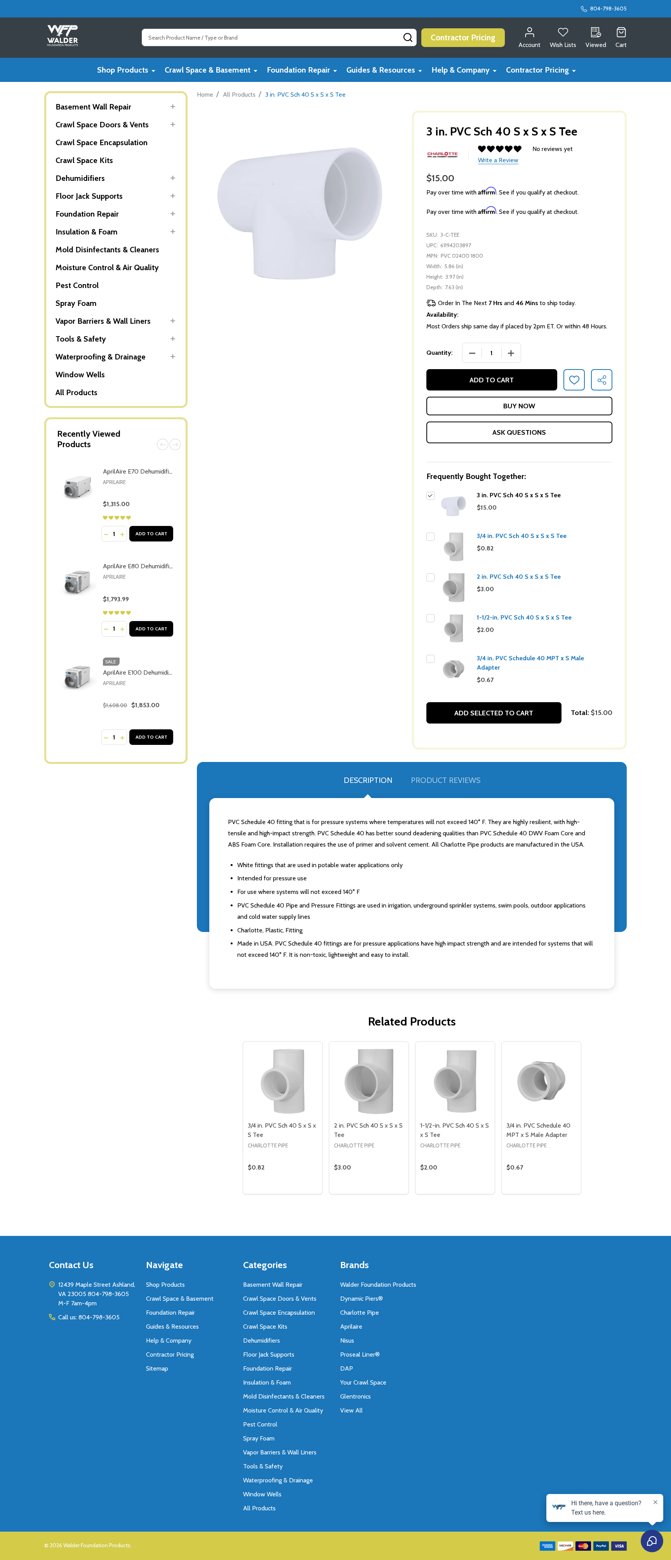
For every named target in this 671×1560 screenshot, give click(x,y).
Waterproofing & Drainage (101, 356)
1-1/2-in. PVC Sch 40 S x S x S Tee (524, 617)
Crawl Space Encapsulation (102, 142)
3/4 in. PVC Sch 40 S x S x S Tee (522, 536)
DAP (346, 1368)
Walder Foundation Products (378, 1284)
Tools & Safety (81, 339)
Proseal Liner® (360, 1354)
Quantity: (439, 352)
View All (351, 1410)
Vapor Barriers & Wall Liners (103, 321)
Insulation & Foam (87, 231)
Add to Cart (151, 533)
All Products (76, 392)
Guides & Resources (380, 70)
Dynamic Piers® (361, 1298)
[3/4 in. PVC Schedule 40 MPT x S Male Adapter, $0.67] (541, 1081)
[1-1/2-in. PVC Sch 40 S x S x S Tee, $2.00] (455, 1081)
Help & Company (460, 70)
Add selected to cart (493, 713)
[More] (153, 70)
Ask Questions (519, 432)
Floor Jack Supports (89, 196)
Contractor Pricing (537, 70)
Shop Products (122, 70)
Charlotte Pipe (359, 1312)
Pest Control (77, 285)
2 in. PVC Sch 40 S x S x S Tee (519, 576)
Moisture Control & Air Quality (107, 267)
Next (175, 444)
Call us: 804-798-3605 (89, 1317)
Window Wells (80, 374)
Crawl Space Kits (84, 160)
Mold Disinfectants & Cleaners (107, 249)
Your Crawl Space (363, 1382)
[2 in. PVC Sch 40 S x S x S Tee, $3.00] (369, 1081)
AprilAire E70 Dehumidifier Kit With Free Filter (164, 471)
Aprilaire (114, 482)
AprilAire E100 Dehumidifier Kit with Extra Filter (166, 672)
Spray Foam (76, 303)
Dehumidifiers (80, 178)
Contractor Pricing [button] (463, 37)
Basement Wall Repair (93, 106)
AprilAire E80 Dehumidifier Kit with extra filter (164, 566)
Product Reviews (445, 780)
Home (205, 94)
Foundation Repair (298, 70)
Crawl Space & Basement (207, 70)
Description (368, 780)
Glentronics (355, 1396)
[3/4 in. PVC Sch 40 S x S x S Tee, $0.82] (283, 1081)
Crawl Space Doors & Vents (102, 124)
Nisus (347, 1340)
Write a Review (498, 160)
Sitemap (157, 1368)
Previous (163, 444)
